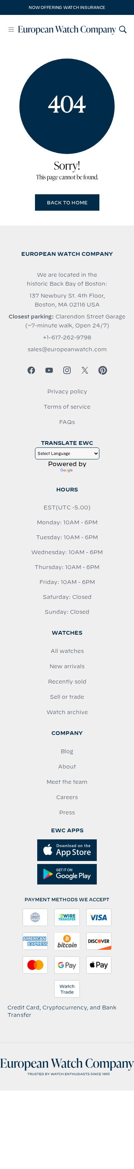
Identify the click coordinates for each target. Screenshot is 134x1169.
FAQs (67, 422)
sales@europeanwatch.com (67, 349)
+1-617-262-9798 (67, 337)
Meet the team (67, 782)
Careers (67, 797)
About (67, 767)
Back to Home (67, 202)
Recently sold (67, 682)
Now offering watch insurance (67, 7)
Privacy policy (67, 392)
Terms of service (67, 407)
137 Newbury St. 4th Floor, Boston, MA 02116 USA (67, 300)
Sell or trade (67, 697)
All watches (67, 651)
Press (67, 813)
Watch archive (67, 712)
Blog (67, 751)
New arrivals (67, 666)
